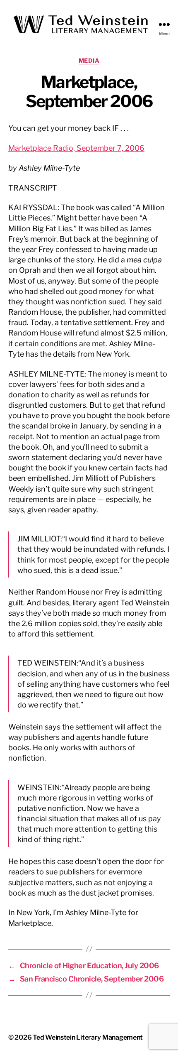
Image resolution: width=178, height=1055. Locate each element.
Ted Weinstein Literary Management (88, 1037)
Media (89, 60)
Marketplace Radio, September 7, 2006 (76, 148)
